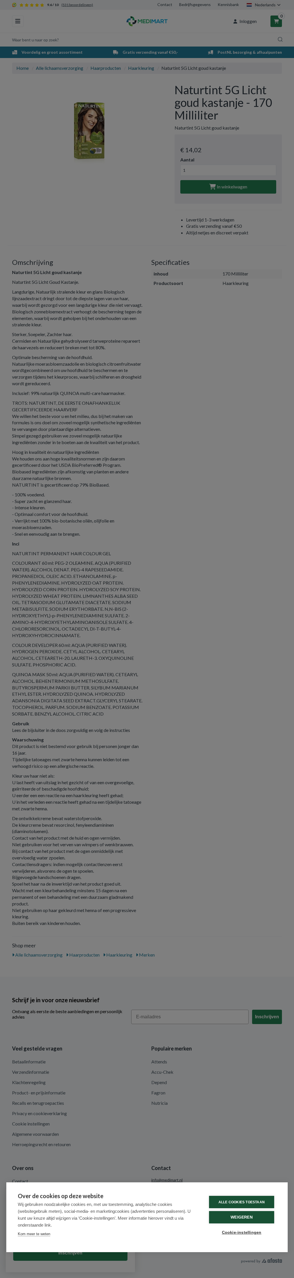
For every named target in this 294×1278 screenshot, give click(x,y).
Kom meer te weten (34, 1234)
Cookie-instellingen (242, 1232)
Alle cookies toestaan (241, 1202)
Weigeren (242, 1217)
